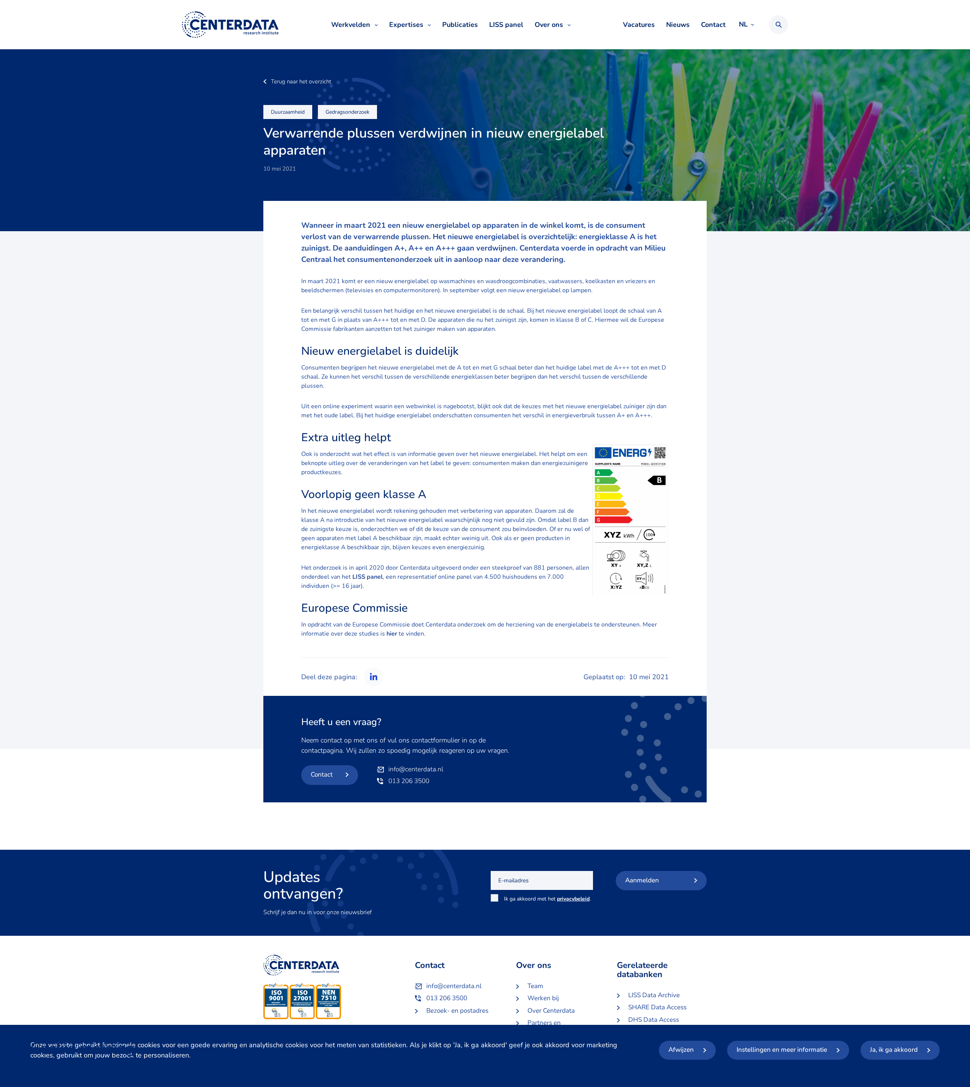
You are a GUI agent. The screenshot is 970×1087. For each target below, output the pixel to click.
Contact (713, 24)
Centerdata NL (230, 24)
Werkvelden (350, 24)
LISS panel (506, 24)
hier (391, 634)
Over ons (549, 24)
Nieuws (678, 24)
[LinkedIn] (372, 676)
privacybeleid (573, 898)
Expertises (406, 24)
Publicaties (460, 24)
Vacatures (639, 24)
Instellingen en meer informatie (782, 1049)
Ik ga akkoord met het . (547, 903)
